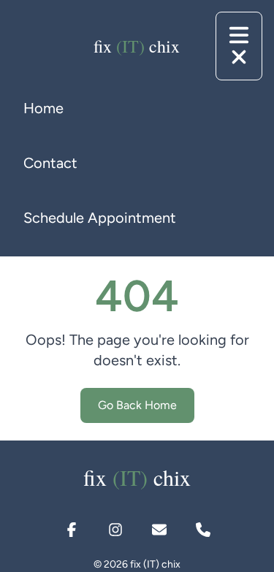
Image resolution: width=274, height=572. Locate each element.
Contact (50, 163)
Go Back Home (137, 405)
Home (43, 108)
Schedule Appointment (99, 217)
